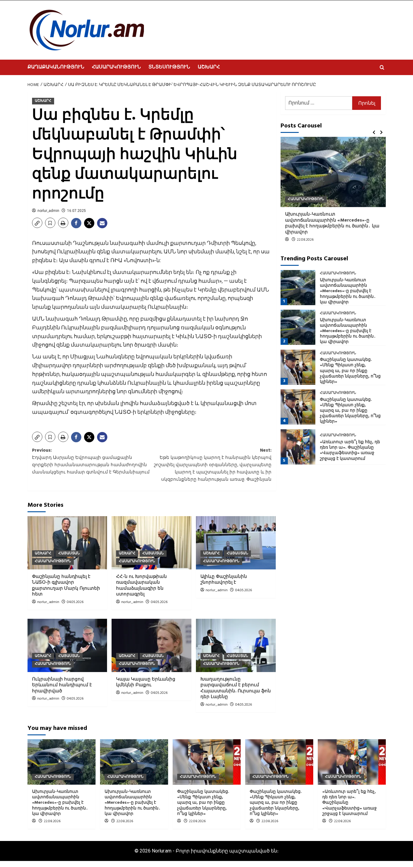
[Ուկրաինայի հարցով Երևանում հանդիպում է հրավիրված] (67, 645)
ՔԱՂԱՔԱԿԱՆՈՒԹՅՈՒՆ (56, 67)
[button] (382, 67)
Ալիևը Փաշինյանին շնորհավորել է (223, 579)
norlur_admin (48, 211)
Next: (213, 465)
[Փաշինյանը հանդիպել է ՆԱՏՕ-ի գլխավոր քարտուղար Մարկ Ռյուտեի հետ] (67, 542)
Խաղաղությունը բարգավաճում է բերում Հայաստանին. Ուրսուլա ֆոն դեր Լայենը (235, 688)
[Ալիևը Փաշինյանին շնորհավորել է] (236, 542)
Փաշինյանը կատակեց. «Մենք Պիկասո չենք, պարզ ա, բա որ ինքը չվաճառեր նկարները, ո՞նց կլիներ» (350, 370)
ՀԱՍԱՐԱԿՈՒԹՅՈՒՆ (116, 67)
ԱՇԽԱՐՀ (209, 67)
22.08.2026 (305, 240)
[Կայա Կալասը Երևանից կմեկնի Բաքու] (151, 645)
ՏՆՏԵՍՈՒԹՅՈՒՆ (169, 67)
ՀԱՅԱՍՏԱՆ (69, 553)
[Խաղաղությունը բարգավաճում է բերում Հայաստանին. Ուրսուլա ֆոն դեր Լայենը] (236, 645)
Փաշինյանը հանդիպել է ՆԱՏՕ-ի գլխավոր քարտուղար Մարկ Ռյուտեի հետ (66, 585)
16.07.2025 (76, 211)
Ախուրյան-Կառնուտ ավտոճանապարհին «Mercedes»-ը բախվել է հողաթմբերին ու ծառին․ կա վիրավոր (332, 223)
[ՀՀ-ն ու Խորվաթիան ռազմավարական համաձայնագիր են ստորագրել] (151, 542)
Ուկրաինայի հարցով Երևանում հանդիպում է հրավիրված (62, 685)
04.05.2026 (75, 602)
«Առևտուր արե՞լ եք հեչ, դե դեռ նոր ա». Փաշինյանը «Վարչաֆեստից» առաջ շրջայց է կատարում (350, 450)
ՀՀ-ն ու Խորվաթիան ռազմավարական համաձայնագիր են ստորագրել (141, 585)
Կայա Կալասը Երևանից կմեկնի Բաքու (145, 682)
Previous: (91, 461)
